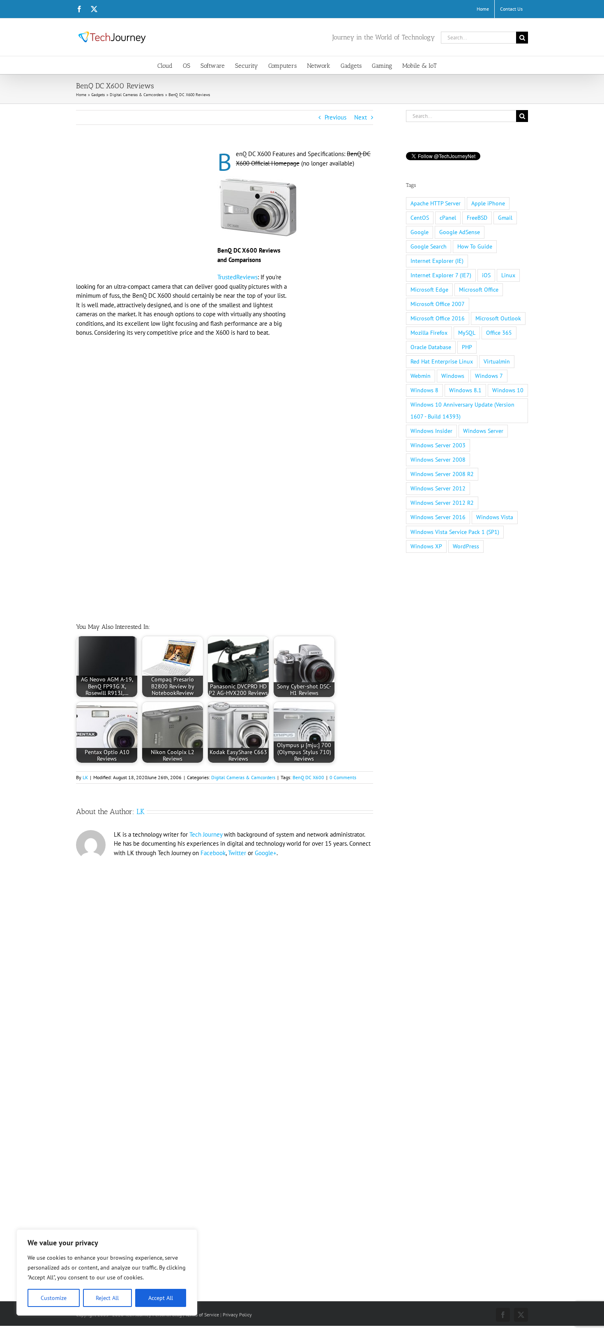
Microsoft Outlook (498, 318)
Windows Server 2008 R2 (442, 474)
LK (85, 777)
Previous (335, 117)
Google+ (266, 853)
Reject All (107, 1298)
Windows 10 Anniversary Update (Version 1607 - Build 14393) (462, 410)
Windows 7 (489, 376)
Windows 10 (507, 390)
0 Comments (343, 777)
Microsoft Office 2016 (437, 318)
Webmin (420, 376)
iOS (486, 275)
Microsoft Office (478, 289)
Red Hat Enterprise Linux (441, 361)
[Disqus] (224, 973)
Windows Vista (494, 517)
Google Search (428, 246)
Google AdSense (459, 232)
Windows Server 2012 (438, 488)
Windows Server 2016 (438, 517)
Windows (452, 376)
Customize (54, 1298)
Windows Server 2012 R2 (442, 502)
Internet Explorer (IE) (436, 261)
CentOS (419, 217)
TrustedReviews (237, 277)
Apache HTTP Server (435, 203)
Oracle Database (430, 347)
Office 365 (499, 332)
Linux (508, 275)
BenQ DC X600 (308, 777)
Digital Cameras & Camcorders (243, 777)
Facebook (213, 853)
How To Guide (474, 246)
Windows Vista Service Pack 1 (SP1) (454, 532)
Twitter (237, 853)
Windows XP (426, 546)
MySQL (466, 332)
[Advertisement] (145, 210)
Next (360, 117)
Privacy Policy (237, 1314)
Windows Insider (431, 431)
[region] (106, 1272)
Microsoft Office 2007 (437, 304)
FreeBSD (477, 217)
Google (419, 232)
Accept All (160, 1298)
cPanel (448, 217)
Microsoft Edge (429, 289)
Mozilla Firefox (428, 332)
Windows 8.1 (465, 390)
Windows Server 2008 (438, 459)
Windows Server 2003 (438, 445)
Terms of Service (202, 1314)
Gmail (505, 217)
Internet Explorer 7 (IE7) (440, 275)
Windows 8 (424, 390)
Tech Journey (205, 834)
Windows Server (483, 431)
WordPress (466, 546)
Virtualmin (497, 361)
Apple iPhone (488, 203)
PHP (467, 347)
